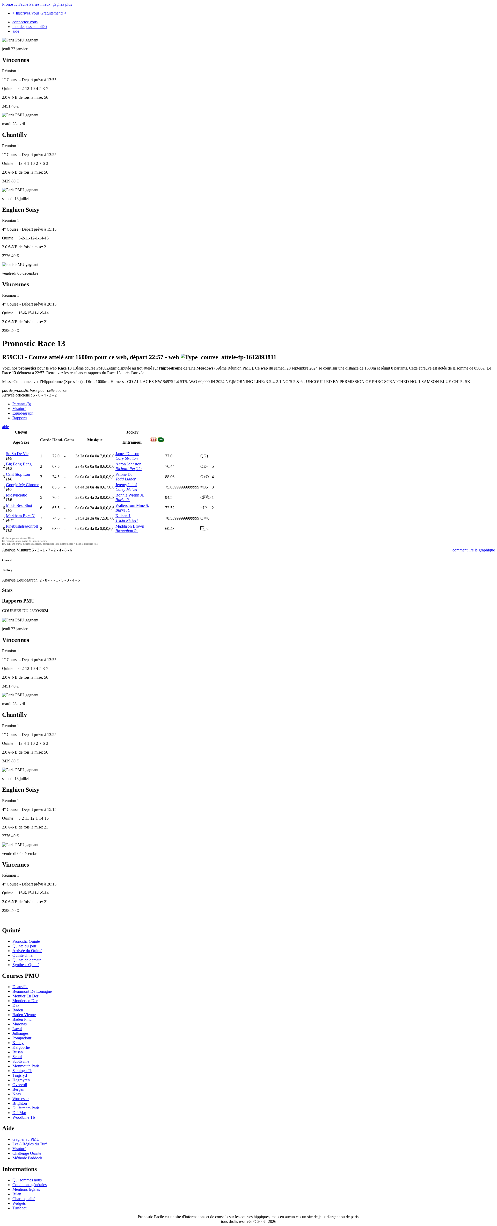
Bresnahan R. (126, 531)
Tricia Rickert (126, 520)
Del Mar (19, 1112)
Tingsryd (19, 1075)
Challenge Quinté (26, 1153)
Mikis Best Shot (19, 505)
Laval (17, 1028)
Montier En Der (25, 996)
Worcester (20, 1098)
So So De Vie (17, 453)
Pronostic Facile (37, 4)
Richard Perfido (128, 468)
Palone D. (123, 474)
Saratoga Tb (22, 1070)
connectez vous (25, 22)
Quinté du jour (24, 946)
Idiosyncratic (16, 495)
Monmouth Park (25, 1066)
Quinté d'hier (23, 955)
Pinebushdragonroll (22, 526)
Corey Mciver (126, 489)
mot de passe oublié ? (29, 26)
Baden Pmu (22, 1019)
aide (15, 31)
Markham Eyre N (20, 516)
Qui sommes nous (27, 1180)
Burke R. (122, 500)
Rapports (19, 418)
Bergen (18, 1089)
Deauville (20, 986)
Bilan (16, 1194)
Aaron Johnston (128, 464)
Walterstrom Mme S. (132, 505)
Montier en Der (25, 1000)
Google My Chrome (22, 485)
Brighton (19, 1103)
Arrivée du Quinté (27, 950)
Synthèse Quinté (25, 964)
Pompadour (21, 1038)
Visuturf (19, 408)
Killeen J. (123, 516)
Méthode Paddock (27, 1158)
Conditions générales (29, 1184)
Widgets (19, 1203)
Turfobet (19, 1208)
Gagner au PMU (26, 1139)
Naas (16, 1094)
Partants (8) (21, 404)
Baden (17, 1010)
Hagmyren (21, 1080)
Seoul (17, 1056)
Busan (17, 1052)
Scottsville (20, 1061)
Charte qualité (23, 1198)
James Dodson (127, 453)
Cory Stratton (126, 458)
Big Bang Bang (19, 464)
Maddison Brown (129, 526)
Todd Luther (125, 479)
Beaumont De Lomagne (32, 991)
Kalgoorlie (21, 1047)
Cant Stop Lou (18, 474)
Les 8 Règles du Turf (29, 1144)
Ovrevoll (19, 1084)
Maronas (19, 1024)
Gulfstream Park (25, 1108)
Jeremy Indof (126, 485)
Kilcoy (18, 1042)
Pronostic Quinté (26, 941)
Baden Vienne (24, 1014)
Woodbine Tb (23, 1117)
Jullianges (20, 1033)
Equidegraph (22, 413)
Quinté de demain (26, 960)
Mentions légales (26, 1189)
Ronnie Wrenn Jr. (129, 495)
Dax (15, 1005)
